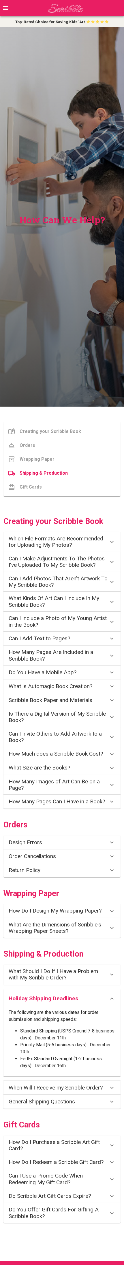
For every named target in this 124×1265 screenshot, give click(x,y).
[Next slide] (119, 21)
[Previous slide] (4, 21)
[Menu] (5, 8)
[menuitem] (62, 431)
